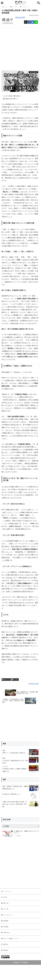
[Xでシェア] (25, 22)
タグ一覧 (5, 909)
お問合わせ (6, 932)
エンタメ (5, 766)
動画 (4, 743)
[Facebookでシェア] (29, 22)
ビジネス (16, 679)
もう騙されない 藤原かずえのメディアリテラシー (26, 832)
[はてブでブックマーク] (32, 22)
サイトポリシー (7, 915)
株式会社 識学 (20, 17)
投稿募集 (5, 921)
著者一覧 (5, 903)
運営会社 (5, 944)
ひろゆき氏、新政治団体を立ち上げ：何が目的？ (15, 762)
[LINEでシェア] (36, 22)
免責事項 (5, 950)
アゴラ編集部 (17, 835)
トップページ (7, 891)
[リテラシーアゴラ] (7, 833)
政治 (4, 750)
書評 (4, 779)
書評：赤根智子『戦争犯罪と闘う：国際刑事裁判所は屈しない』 (15, 788)
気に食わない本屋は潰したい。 (12, 794)
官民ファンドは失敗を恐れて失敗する (14, 753)
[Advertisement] (20, 48)
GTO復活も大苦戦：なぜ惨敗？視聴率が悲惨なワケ (15, 770)
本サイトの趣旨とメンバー (11, 938)
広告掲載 (5, 926)
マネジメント (7, 679)
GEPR (5, 897)
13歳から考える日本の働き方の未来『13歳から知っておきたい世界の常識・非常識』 (15, 804)
